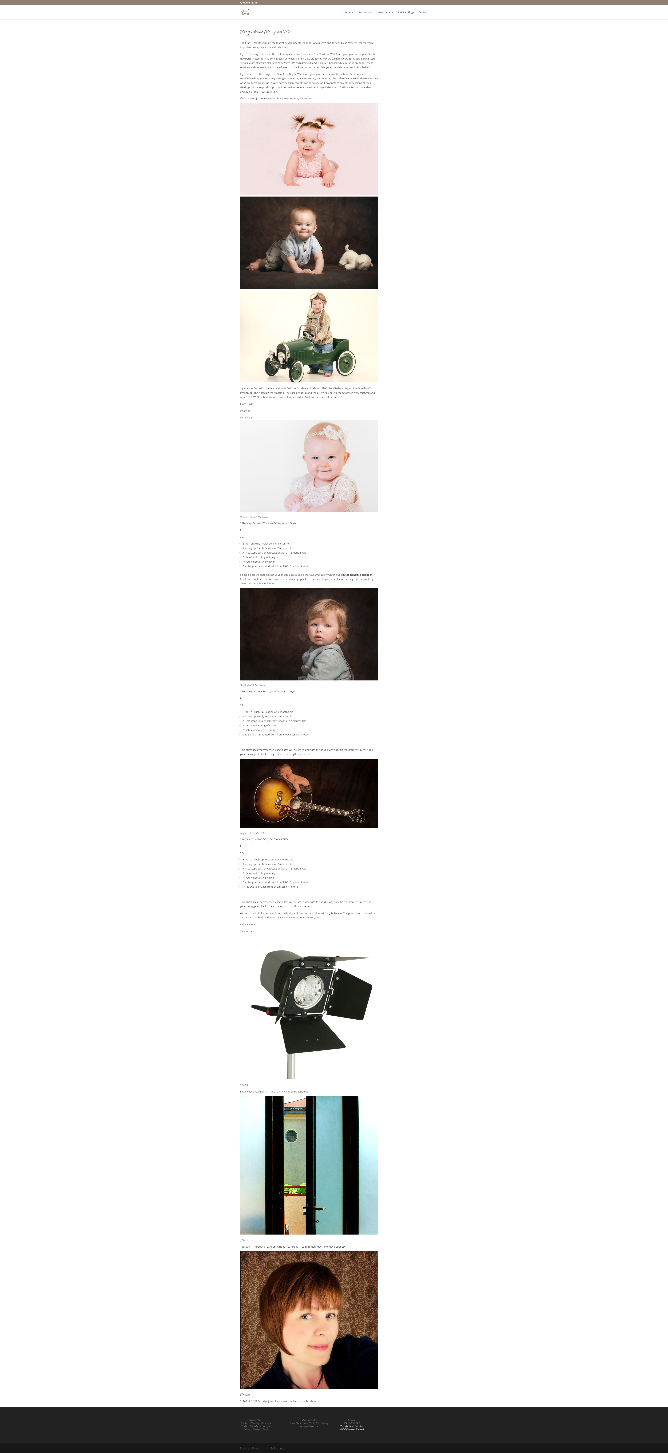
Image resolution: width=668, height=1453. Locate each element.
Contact (423, 12)
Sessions (364, 12)
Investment (383, 12)
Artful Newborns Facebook (301, 1401)
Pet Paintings (406, 12)
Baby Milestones (303, 98)
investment (312, 87)
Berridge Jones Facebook (271, 1401)
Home (347, 12)
